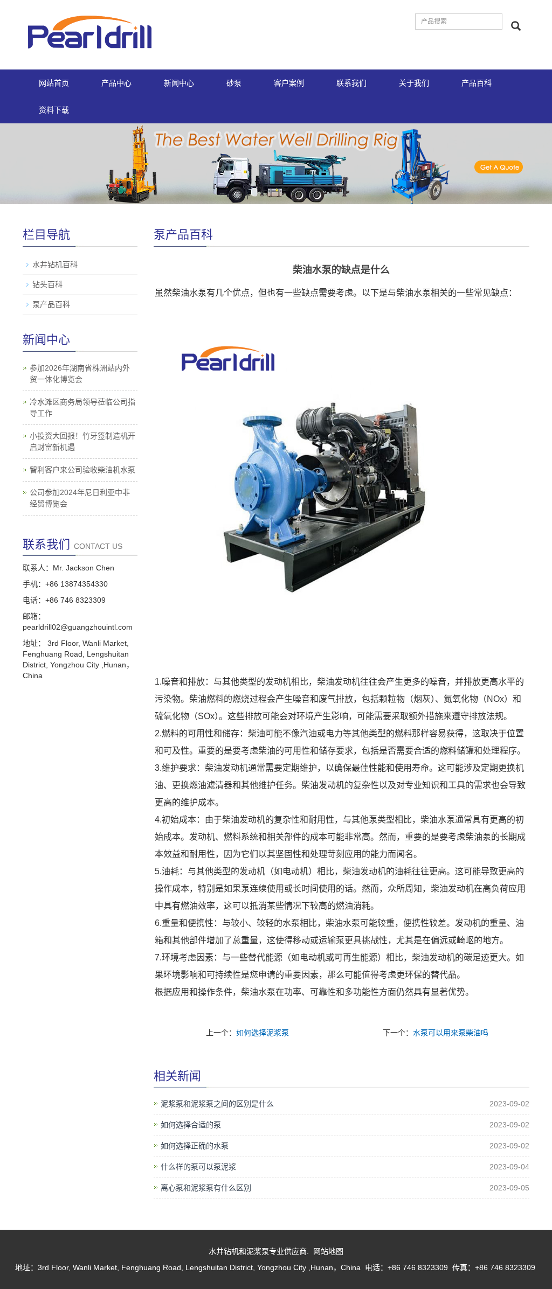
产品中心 (116, 83)
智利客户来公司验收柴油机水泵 (82, 469)
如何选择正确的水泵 (195, 1145)
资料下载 (54, 110)
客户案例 (289, 83)
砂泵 (234, 83)
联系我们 (351, 83)
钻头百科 (47, 284)
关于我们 (414, 83)
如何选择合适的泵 (191, 1124)
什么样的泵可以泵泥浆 (198, 1166)
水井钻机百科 (55, 264)
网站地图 (328, 1251)
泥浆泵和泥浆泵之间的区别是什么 (217, 1103)
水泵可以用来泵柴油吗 (450, 1032)
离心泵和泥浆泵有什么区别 (206, 1187)
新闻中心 (179, 83)
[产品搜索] (515, 26)
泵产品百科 (51, 304)
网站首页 (54, 83)
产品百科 (476, 83)
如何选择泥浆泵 (262, 1032)
